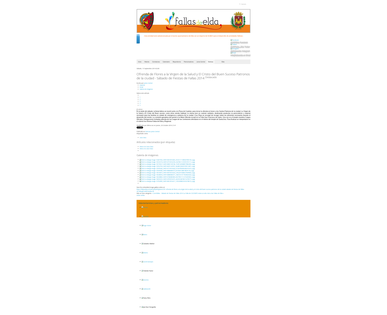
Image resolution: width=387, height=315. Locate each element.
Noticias (210, 62)
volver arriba (141, 195)
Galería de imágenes (146, 89)
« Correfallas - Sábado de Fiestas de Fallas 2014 (167, 193)
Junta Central (201, 62)
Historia (146, 62)
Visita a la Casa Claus (146, 147)
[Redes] (138, 41)
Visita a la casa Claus (146, 149)
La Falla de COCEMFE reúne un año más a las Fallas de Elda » (204, 193)
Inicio (139, 62)
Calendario (166, 62)
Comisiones (156, 62)
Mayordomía (177, 62)
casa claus (143, 137)
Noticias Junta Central (152, 131)
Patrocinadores (189, 62)
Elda (223, 62)
